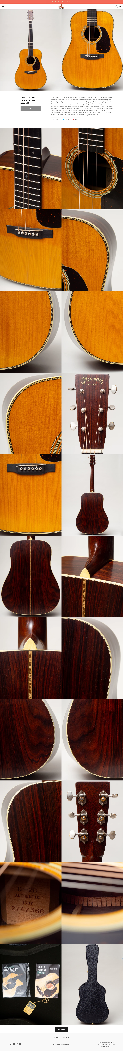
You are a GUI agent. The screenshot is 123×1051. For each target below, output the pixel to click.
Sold (30, 108)
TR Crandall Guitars (64, 1044)
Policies (66, 1038)
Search (56, 1038)
